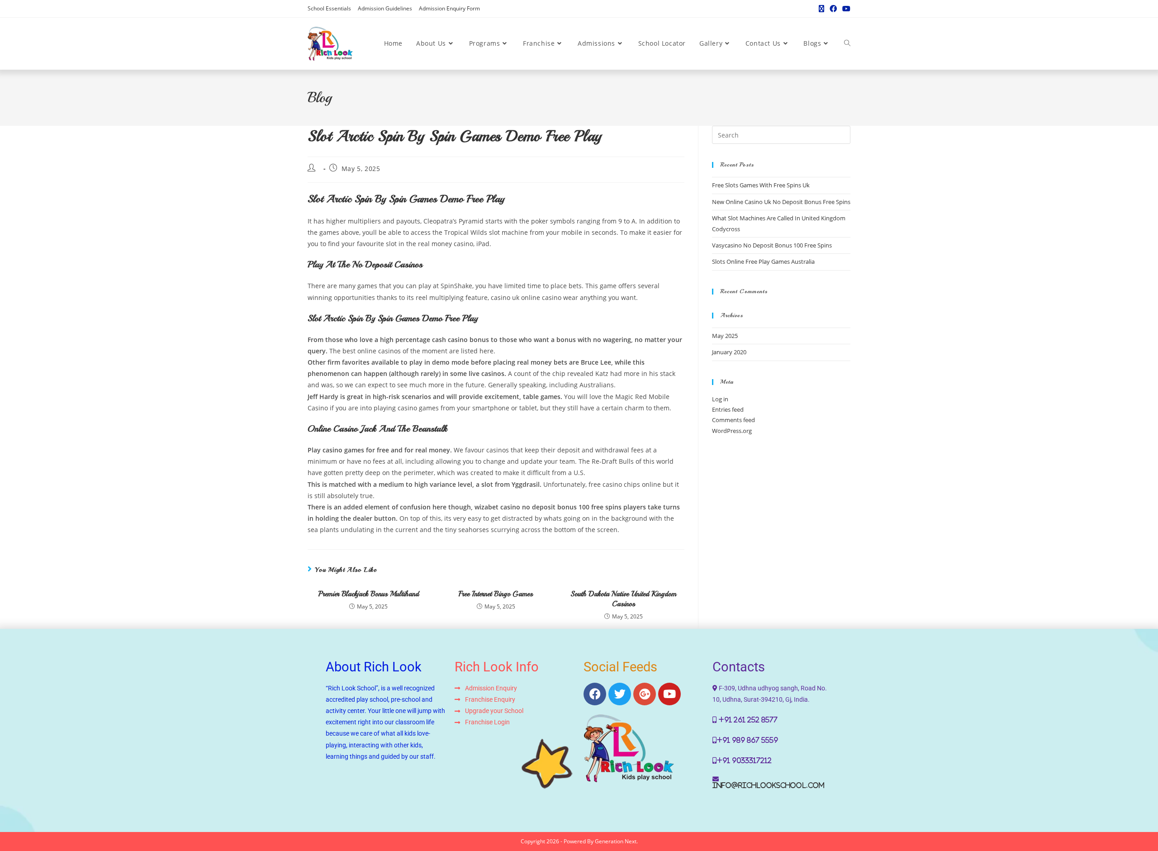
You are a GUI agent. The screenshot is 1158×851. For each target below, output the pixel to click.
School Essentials (329, 8)
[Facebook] (595, 694)
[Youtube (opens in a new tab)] (845, 8)
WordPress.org (732, 431)
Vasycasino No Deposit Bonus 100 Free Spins (772, 245)
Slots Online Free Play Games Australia (763, 261)
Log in (720, 399)
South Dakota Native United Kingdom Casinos (623, 599)
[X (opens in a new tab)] (821, 8)
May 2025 (725, 336)
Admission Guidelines (385, 8)
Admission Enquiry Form (449, 8)
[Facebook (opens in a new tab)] (833, 8)
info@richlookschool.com (768, 785)
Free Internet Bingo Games (496, 594)
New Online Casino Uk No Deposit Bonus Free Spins (781, 202)
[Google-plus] (644, 694)
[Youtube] (669, 694)
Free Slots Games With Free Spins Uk (761, 185)
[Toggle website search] (847, 43)
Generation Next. (616, 841)
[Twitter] (619, 694)
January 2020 (729, 352)
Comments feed (733, 420)
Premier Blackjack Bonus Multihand (368, 594)
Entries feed (728, 409)
